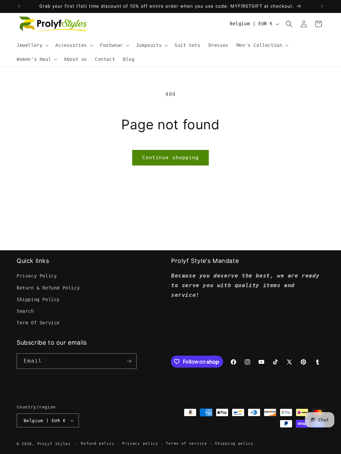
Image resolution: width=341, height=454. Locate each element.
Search (25, 311)
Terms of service (186, 443)
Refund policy (97, 443)
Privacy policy (140, 443)
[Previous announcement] (19, 6)
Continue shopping (170, 158)
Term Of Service (38, 322)
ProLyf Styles (54, 444)
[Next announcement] (322, 6)
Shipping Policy (38, 299)
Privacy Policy (37, 276)
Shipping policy (234, 443)
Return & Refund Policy (48, 287)
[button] (32, 45)
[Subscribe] (129, 361)
